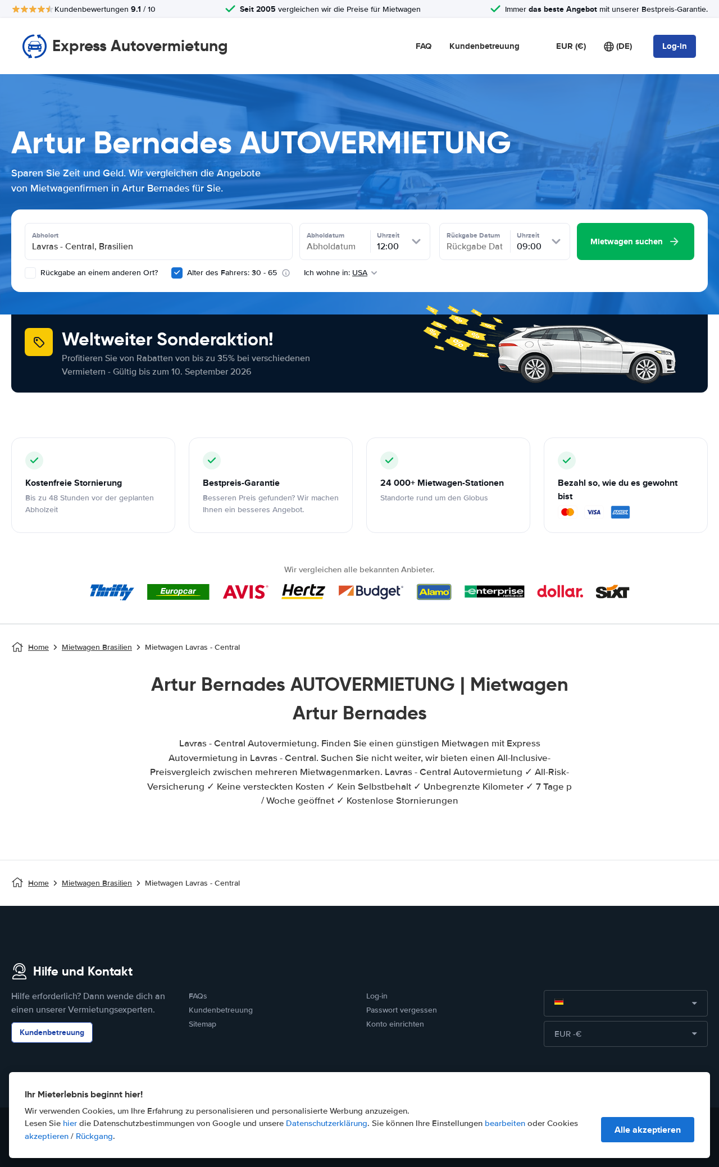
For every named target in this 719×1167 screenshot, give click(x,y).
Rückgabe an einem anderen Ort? (98, 272)
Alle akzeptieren (648, 1129)
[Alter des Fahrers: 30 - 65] (177, 273)
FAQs (198, 996)
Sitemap (202, 1024)
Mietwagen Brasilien (97, 647)
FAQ (423, 46)
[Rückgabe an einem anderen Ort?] (30, 273)
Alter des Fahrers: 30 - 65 (232, 272)
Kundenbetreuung (484, 46)
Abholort (45, 235)
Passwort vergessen (401, 1010)
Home (38, 647)
